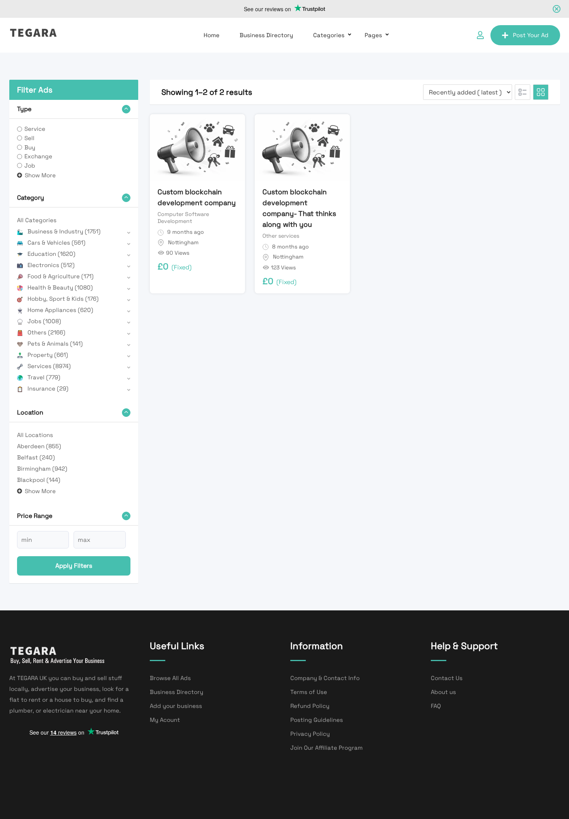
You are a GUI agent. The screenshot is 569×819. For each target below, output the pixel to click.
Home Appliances (60, 310)
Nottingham (183, 242)
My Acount (165, 719)
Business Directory (266, 35)
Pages (373, 35)
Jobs (44, 321)
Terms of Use (308, 692)
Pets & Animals (55, 343)
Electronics (51, 265)
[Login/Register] (480, 35)
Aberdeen (39, 446)
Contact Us (447, 678)
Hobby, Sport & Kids (63, 298)
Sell (29, 138)
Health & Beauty (60, 287)
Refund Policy (309, 705)
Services (49, 366)
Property (47, 354)
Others (46, 332)
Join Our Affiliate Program (326, 747)
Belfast (36, 457)
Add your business (176, 705)
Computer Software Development (183, 217)
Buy (29, 147)
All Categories (37, 220)
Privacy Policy (310, 733)
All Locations (35, 435)
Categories (328, 35)
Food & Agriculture (60, 276)
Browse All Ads (170, 678)
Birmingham (42, 468)
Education (51, 253)
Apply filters (73, 566)
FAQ (436, 705)
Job (29, 165)
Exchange (38, 156)
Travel (43, 377)
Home (211, 35)
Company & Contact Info (325, 678)
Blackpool (38, 479)
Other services (280, 235)
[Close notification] (556, 9)
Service (34, 128)
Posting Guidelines (316, 719)
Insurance (48, 388)
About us (443, 692)
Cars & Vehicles (56, 242)
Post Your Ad (530, 35)
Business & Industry (64, 231)
